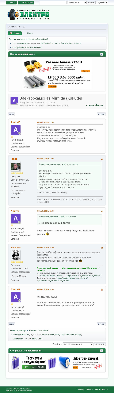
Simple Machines (26, 391)
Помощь (79, 389)
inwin (71, 43)
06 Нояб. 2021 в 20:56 (45, 289)
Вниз (11, 114)
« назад (90, 105)
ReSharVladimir (47, 43)
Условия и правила (92, 389)
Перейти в (57, 344)
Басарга (16, 247)
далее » (99, 105)
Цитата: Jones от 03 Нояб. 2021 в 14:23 (58, 216)
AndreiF (15, 122)
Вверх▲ (105, 389)
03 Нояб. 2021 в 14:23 (45, 159)
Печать (101, 114)
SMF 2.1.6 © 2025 (12, 391)
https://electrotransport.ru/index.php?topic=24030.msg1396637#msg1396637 (69, 275)
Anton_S (77, 43)
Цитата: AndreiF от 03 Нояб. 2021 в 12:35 (59, 164)
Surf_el (57, 43)
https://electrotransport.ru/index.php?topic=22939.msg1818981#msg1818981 (62, 279)
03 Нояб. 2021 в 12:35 (45, 122)
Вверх (11, 324)
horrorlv (64, 43)
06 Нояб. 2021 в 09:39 (45, 247)
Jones (14, 158)
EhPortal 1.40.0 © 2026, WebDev (18, 389)
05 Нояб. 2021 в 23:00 (45, 211)
